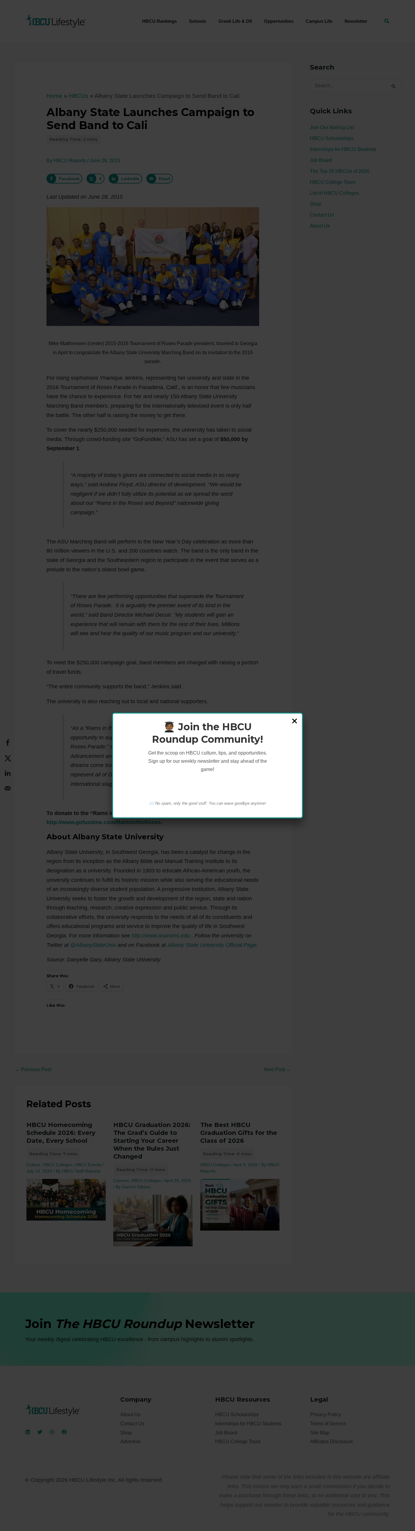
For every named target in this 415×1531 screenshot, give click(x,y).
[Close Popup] (294, 721)
